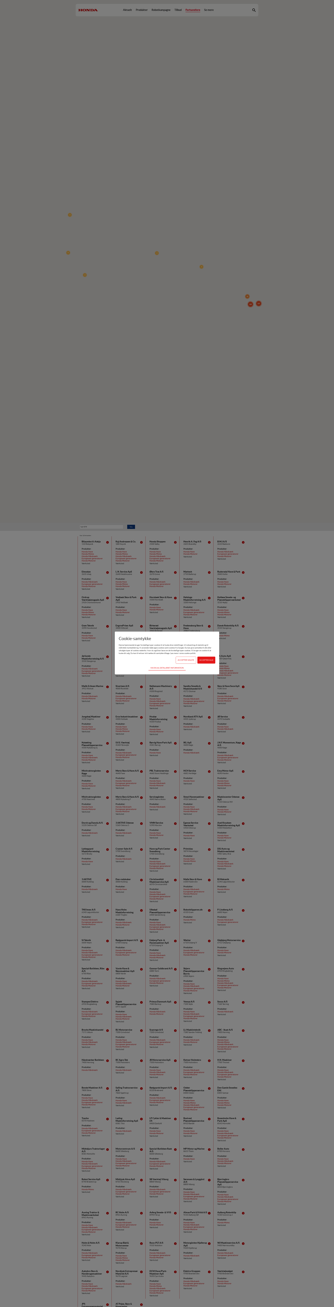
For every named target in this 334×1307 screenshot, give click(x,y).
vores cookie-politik (187, 653)
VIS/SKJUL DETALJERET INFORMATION (167, 668)
